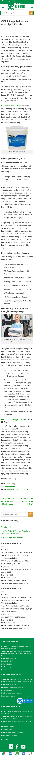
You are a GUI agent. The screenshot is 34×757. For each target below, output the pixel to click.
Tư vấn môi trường (8, 527)
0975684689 (10, 487)
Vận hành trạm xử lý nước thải (12, 538)
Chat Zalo (10, 756)
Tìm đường (4, 756)
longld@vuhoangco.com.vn (17, 489)
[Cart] (32, 7)
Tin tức (4, 18)
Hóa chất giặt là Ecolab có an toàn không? (26, 501)
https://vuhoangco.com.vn (8, 670)
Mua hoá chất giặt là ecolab (14, 419)
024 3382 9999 (27, 1)
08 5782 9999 (17, 3)
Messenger (23, 756)
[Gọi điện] (17, 753)
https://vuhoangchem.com (9, 735)
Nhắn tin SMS (30, 756)
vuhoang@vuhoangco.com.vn (12, 1)
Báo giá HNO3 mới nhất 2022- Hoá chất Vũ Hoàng (8, 501)
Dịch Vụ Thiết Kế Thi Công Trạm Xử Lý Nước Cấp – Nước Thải (16, 532)
